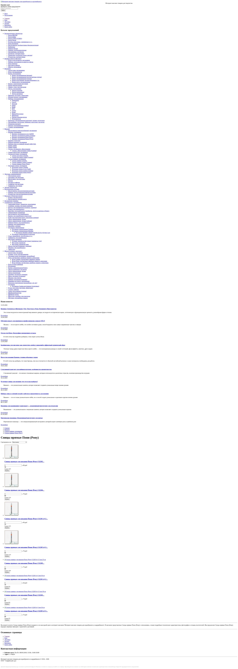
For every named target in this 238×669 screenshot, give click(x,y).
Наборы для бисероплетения (17, 50)
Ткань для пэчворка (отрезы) (17, 291)
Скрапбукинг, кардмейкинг (13, 202)
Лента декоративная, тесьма (17, 219)
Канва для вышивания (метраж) (22, 75)
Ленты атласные (17, 90)
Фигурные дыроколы (15, 239)
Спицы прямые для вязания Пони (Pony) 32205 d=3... (26, 611)
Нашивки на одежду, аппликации (18, 281)
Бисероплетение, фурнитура (13, 33)
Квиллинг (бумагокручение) (13, 196)
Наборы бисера (13, 48)
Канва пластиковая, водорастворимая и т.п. (25, 80)
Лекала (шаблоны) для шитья (17, 269)
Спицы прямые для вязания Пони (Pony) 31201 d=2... (26, 519)
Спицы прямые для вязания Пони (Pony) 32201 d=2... (26, 579)
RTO (13, 109)
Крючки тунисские (14, 140)
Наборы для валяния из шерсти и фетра (20, 62)
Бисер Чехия (12, 40)
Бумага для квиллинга (15, 197)
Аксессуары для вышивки (16, 70)
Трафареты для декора (15, 186)
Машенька (15, 115)
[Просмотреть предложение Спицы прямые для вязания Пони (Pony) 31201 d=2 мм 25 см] (11, 515)
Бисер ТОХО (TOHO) (15, 38)
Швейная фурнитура (14, 293)
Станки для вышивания (15, 127)
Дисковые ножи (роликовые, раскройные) (21, 256)
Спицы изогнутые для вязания (18, 152)
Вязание (7, 129)
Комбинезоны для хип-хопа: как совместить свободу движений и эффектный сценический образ (33, 345)
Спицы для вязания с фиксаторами (19, 149)
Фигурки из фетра (14, 65)
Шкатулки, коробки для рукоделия (19, 296)
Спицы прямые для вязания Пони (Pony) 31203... (24, 563)
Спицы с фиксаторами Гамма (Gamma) (24, 150)
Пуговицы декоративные (16, 227)
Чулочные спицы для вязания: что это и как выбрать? (19, 381)
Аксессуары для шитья (15, 253)
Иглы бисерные (13, 43)
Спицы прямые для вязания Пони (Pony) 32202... (24, 462)
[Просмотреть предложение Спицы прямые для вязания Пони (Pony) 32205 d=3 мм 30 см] (24, 607)
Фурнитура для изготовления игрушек (20, 194)
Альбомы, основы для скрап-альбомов (20, 206)
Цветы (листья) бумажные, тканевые (19, 246)
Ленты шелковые (17, 94)
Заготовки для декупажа (16, 177)
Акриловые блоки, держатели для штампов (22, 204)
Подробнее (4, 315)
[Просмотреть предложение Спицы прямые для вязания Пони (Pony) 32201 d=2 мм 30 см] (24, 575)
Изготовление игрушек (11, 189)
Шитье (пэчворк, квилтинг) (13, 251)
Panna (14, 105)
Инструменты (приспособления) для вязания (22, 130)
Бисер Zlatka (12, 37)
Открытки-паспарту (14, 124)
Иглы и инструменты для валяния (19, 60)
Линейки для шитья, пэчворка (17, 274)
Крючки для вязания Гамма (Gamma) (23, 135)
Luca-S (14, 102)
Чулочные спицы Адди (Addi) (21, 169)
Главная (6, 18)
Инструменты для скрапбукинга (18, 214)
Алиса (14, 110)
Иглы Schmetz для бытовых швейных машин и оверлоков (30, 263)
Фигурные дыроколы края (20, 244)
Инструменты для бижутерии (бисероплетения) (23, 45)
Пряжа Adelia (12, 145)
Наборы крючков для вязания (17, 142)
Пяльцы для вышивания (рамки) (18, 125)
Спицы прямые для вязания (17, 159)
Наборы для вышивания (16, 99)
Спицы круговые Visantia (20, 155)
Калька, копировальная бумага (18, 268)
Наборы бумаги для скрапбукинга (19, 222)
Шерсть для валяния (14, 67)
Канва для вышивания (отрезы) (22, 78)
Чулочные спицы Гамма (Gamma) (22, 171)
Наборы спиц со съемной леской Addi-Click (22, 144)
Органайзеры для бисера (16, 52)
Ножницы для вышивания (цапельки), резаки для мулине (26, 120)
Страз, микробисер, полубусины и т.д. (20, 236)
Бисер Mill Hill (12, 35)
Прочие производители (19, 117)
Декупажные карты (14, 176)
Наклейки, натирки (14, 226)
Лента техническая (14, 273)
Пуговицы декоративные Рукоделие (23, 234)
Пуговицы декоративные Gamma (22, 229)
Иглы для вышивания (15, 72)
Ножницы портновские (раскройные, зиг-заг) (22, 283)
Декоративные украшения (16, 212)
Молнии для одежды (14, 278)
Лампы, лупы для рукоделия (17, 87)
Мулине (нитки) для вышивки (17, 97)
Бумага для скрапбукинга (16, 209)
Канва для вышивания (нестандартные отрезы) (27, 77)
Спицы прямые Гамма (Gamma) (22, 162)
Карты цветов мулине (15, 85)
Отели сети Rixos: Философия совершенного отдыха (18, 333)
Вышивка (7, 68)
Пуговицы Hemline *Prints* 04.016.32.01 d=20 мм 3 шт (33, 232)
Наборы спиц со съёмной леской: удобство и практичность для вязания (25, 393)
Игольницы (12, 266)
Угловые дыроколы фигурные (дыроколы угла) (27, 241)
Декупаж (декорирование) (12, 174)
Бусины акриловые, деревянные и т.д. (20, 42)
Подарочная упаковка (11, 201)
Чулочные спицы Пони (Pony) (21, 172)
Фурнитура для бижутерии (16, 57)
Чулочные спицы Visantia (20, 167)
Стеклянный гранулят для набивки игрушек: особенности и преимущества (26, 369)
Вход (6, 13)
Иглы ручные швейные (15, 264)
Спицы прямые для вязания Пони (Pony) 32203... (24, 595)
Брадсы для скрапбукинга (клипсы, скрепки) (22, 207)
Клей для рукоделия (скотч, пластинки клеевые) (23, 217)
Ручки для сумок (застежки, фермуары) (20, 288)
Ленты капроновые (18, 92)
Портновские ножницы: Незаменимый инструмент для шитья (22, 418)
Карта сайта (8, 27)
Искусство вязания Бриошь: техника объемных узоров (19, 357)
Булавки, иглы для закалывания (18, 254)
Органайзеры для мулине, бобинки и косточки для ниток (26, 122)
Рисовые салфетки (14, 182)
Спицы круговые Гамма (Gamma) (22, 157)
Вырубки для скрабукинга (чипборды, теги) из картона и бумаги (28, 211)
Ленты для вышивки (14, 89)
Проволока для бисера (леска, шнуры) (20, 55)
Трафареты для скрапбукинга (17, 237)
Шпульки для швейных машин (18, 298)
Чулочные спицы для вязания (17, 166)
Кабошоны (11, 47)
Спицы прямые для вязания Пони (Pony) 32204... (24, 490)
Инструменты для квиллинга (17, 199)
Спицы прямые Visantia (19, 160)
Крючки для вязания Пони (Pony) (22, 137)
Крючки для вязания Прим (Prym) (22, 139)
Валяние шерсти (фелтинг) (12, 58)
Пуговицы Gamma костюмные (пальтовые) (25, 286)
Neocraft (14, 104)
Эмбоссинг (11, 249)
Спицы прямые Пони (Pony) (21, 164)
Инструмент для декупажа (16, 179)
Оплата (6, 23)
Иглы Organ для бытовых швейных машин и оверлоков (29, 261)
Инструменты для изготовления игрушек (21, 191)
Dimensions (15, 100)
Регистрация (8, 15)
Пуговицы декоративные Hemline (22, 231)
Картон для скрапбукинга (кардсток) (19, 216)
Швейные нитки (13, 294)
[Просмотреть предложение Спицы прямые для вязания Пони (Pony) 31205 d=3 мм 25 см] (11, 544)
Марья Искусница (17, 114)
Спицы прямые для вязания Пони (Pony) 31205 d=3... (26, 547)
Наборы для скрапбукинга (16, 224)
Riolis (13, 107)
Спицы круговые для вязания (17, 154)
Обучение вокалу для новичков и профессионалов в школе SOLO (23, 321)
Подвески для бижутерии (16, 53)
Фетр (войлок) (12, 63)
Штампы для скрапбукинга (16, 248)
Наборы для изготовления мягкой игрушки (22, 192)
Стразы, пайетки (13, 289)
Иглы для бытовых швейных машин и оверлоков (23, 258)
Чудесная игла (16, 119)
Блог (5, 20)
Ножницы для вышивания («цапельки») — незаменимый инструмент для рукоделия (29, 406)
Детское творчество (10, 187)
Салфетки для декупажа (15, 184)
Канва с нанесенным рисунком (18, 84)
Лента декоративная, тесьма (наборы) (20, 221)
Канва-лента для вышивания (21, 82)
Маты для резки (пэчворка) (16, 276)
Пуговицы (11, 284)
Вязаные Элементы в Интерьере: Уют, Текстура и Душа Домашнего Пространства (28, 309)
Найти (3, 10)
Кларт (14, 112)
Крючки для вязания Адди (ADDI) (23, 134)
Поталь (10, 181)
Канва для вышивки (14, 73)
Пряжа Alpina (12, 147)
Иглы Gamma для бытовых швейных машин (26, 259)
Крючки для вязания (14, 132)
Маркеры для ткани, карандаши (18, 95)
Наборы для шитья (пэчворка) (17, 279)
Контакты (7, 25)
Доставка (7, 22)
